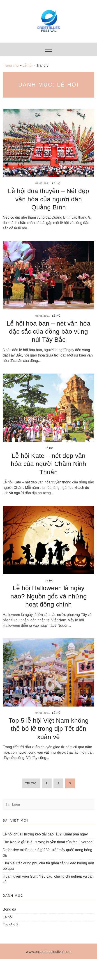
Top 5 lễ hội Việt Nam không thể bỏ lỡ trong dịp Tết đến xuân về (49, 728)
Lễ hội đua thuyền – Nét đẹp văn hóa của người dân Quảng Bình (48, 199)
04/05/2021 (42, 712)
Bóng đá (9, 909)
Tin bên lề (10, 925)
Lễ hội (27, 65)
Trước (31, 783)
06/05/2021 (42, 183)
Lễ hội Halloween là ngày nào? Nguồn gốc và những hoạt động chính (48, 596)
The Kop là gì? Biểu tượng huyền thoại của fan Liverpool (48, 842)
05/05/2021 (42, 315)
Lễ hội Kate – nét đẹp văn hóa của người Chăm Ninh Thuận (48, 464)
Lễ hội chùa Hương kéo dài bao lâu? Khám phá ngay (45, 834)
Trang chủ (11, 65)
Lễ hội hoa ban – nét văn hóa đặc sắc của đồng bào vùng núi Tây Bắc (48, 331)
